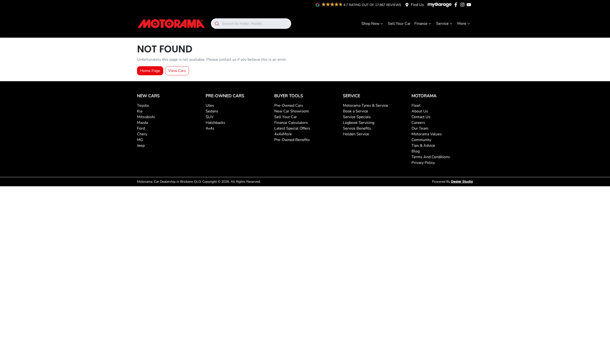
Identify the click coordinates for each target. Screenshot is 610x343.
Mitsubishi (146, 117)
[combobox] (251, 23)
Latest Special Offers (292, 128)
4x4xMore (283, 134)
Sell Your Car (399, 23)
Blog (416, 151)
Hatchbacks (215, 122)
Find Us (417, 4)
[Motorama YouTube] (470, 4)
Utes (210, 105)
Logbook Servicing (358, 122)
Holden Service (356, 134)
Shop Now (370, 23)
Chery (142, 134)
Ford (141, 128)
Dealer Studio (462, 181)
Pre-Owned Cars (288, 105)
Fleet (416, 105)
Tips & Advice (423, 145)
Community (421, 139)
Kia (139, 111)
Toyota (143, 105)
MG (140, 139)
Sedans (212, 111)
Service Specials (357, 117)
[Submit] (216, 23)
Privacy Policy (423, 162)
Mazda (142, 122)
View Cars (177, 70)
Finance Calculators (291, 122)
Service (442, 23)
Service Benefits (357, 128)
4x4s (210, 128)
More (461, 23)
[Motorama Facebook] (456, 4)
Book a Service (355, 111)
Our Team (420, 128)
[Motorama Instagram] (463, 4)
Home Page (150, 70)
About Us (420, 111)
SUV (210, 117)
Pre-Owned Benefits (292, 139)
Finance (420, 23)
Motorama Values (427, 134)
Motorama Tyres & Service (365, 105)
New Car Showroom (291, 111)
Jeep (141, 145)
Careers (418, 122)
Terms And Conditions (431, 157)
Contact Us (421, 117)
